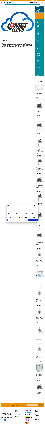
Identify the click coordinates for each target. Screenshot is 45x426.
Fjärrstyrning (37, 17)
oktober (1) (38, 74)
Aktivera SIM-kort (37, 416)
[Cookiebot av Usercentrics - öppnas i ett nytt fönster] (34, 205)
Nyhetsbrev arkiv (37, 415)
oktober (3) (38, 53)
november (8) (38, 66)
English (36, 420)
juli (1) (37, 41)
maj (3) (38, 60)
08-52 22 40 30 (32, 0)
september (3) (38, 68)
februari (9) (38, 34)
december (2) (38, 52)
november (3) (38, 29)
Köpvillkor (36, 417)
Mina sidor (36, 410)
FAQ (35, 413)
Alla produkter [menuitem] (36, 4)
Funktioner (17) (38, 9)
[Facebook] (3, 420)
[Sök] (26, 2)
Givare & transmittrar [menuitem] (8, 4)
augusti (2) (38, 22)
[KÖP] (40, 118)
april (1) (38, 61)
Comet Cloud (21, 48)
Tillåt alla (32, 220)
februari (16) (38, 26)
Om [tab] (33, 207)
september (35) (39, 48)
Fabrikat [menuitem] (30, 4)
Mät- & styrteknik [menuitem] (14, 4)
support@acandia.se (18, 414)
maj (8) (38, 32)
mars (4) (38, 69)
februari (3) (38, 55)
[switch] (19, 217)
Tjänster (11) (37, 10)
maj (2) (38, 42)
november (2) (38, 46)
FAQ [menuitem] (39, 4)
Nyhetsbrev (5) (38, 11)
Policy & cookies (37, 418)
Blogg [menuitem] (32, 4)
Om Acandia (36, 411)
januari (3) (38, 27)
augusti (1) (38, 40)
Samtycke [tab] (12, 207)
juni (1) (37, 49)
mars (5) (38, 33)
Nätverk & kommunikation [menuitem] (21, 4)
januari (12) (38, 35)
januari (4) (38, 56)
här (28, 50)
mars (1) (38, 25)
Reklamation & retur (37, 419)
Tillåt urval (22, 220)
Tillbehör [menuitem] (26, 4)
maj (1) (37, 54)
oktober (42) (38, 47)
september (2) (38, 39)
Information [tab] (22, 207)
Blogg (36, 414)
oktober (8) (38, 38)
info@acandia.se (37, 0)
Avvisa (12, 220)
